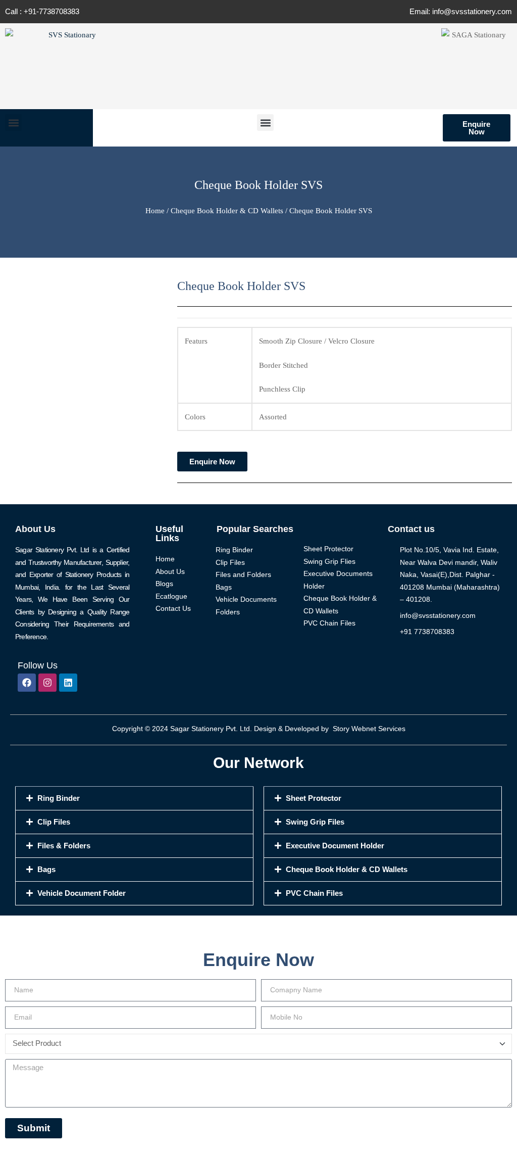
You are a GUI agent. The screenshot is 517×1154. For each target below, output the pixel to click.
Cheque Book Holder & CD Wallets (227, 211)
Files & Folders (63, 845)
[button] (13, 122)
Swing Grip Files (315, 822)
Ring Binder (58, 798)
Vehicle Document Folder (81, 893)
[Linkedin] (68, 683)
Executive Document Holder (335, 845)
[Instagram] (47, 683)
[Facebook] (27, 683)
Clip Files (53, 822)
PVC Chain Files (314, 893)
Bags (46, 869)
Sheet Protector (313, 798)
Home (155, 211)
